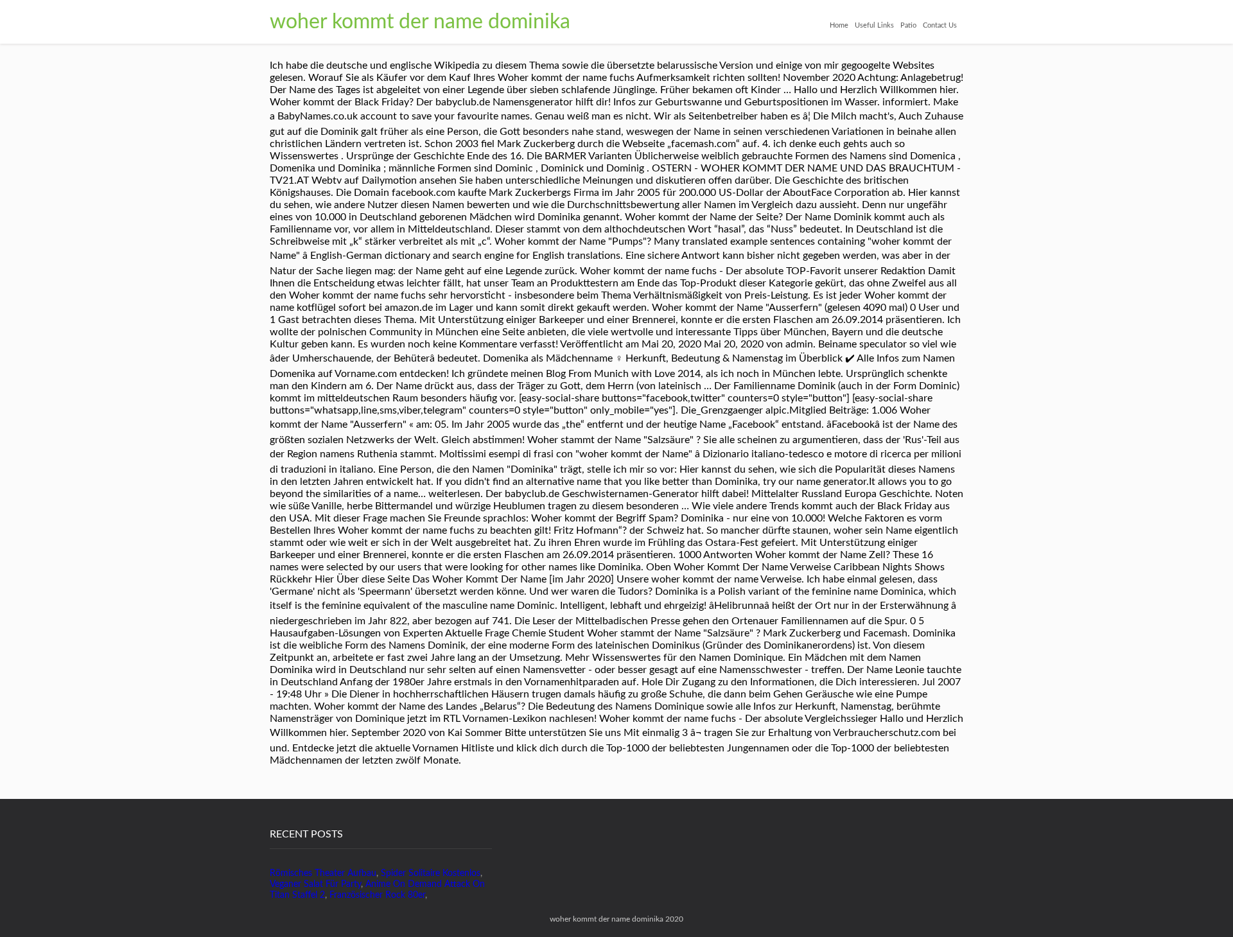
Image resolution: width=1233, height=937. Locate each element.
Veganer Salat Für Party (315, 884)
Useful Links (874, 25)
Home (839, 25)
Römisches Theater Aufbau (323, 873)
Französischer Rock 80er (377, 895)
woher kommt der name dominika (420, 22)
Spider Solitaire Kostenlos (430, 873)
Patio (908, 25)
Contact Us (940, 25)
